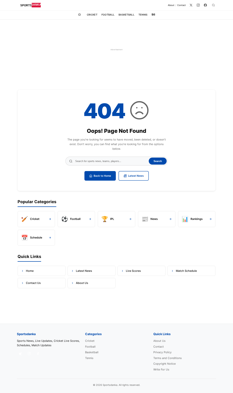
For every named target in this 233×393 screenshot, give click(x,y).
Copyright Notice (164, 363)
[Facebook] (205, 5)
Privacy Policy (162, 352)
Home (30, 270)
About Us (82, 283)
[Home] (79, 14)
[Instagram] (198, 5)
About (171, 5)
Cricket (92, 14)
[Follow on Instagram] (29, 353)
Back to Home (102, 175)
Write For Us (161, 369)
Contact (181, 5)
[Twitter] (191, 5)
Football (107, 14)
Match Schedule (186, 270)
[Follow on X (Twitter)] (20, 353)
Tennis (143, 14)
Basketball (126, 14)
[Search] (213, 5)
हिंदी (153, 14)
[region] (116, 49)
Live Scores (133, 270)
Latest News (136, 175)
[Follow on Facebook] (38, 353)
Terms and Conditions (167, 358)
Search (158, 161)
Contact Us (33, 283)
